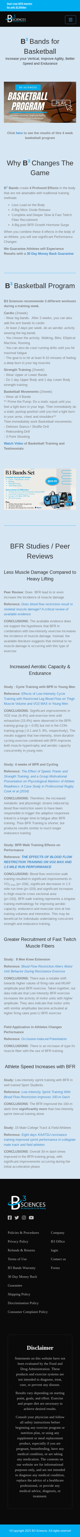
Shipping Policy (19, 1294)
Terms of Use (17, 1259)
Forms (55, 1268)
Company (57, 1233)
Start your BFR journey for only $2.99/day (19, 5)
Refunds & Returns (21, 1250)
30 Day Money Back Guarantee (50, 254)
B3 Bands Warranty (22, 1268)
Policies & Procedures (23, 1233)
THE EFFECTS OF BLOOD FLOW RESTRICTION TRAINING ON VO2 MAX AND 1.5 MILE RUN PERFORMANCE (38, 862)
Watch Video (13, 443)
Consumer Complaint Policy (28, 1312)
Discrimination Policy (23, 1303)
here (19, 133)
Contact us (58, 1259)
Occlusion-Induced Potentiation (44, 1039)
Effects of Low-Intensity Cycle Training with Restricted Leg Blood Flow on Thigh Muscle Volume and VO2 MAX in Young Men (39, 699)
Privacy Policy (18, 1241)
